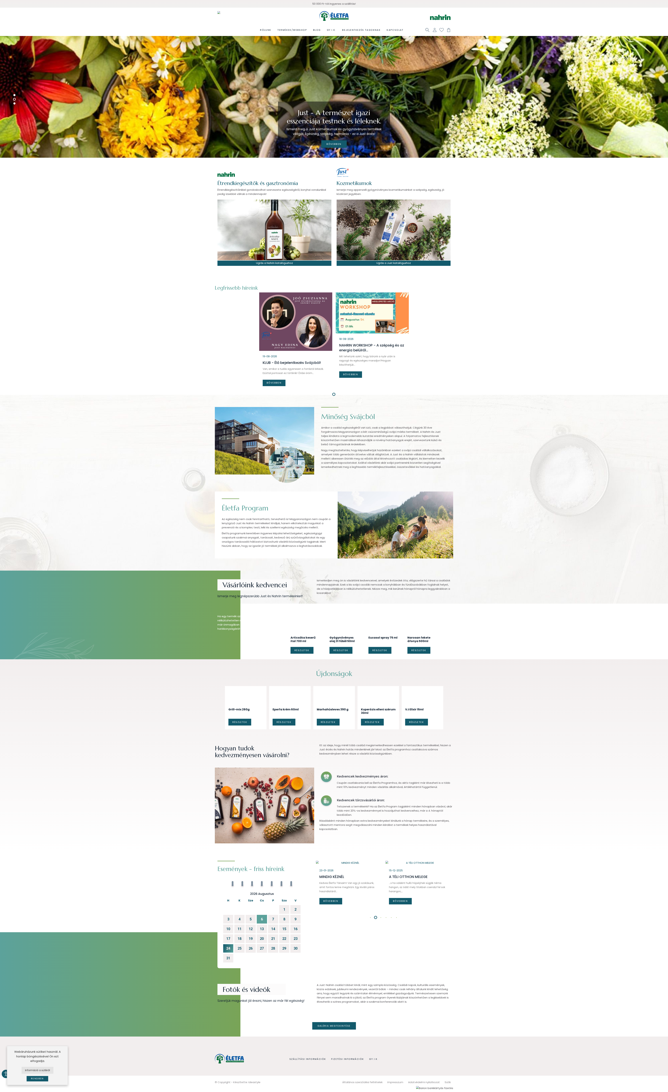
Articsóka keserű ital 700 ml (303, 630)
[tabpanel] (295, 341)
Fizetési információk (347, 1039)
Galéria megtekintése (334, 1006)
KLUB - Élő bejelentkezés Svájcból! (292, 362)
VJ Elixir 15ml (414, 690)
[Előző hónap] (227, 875)
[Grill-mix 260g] (245, 681)
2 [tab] (375, 898)
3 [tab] (381, 898)
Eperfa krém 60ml (286, 690)
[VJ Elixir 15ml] (422, 681)
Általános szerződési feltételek (362, 1063)
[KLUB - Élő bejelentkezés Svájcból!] (295, 321)
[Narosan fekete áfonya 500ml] (422, 619)
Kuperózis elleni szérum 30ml (378, 691)
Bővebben (334, 144)
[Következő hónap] (296, 875)
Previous (318, 898)
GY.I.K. (374, 1039)
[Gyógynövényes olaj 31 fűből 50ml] (344, 619)
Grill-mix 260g (239, 690)
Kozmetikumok (354, 183)
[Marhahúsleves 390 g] (334, 681)
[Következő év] (299, 875)
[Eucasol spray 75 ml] (383, 618)
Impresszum (395, 1063)
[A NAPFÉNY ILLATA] (418, 843)
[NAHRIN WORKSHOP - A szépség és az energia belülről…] (372, 312)
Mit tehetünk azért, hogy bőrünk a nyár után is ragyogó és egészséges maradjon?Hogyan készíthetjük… (367, 360)
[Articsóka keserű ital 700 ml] (305, 620)
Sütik (448, 1063)
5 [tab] (391, 898)
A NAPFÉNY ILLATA (404, 857)
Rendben (37, 1078)
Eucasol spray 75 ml (382, 629)
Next (449, 898)
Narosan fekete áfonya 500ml (418, 630)
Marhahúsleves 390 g (332, 690)
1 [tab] (334, 395)
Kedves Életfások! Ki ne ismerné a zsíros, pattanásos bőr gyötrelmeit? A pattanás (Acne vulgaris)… (348, 873)
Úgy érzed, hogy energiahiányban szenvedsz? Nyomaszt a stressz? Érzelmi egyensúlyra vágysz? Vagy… (416, 868)
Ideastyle (254, 1063)
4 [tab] (386, 898)
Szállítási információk (307, 1039)
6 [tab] (396, 898)
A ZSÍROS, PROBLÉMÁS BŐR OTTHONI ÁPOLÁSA (341, 860)
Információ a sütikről (37, 1070)
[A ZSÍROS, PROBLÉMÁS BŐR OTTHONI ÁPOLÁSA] (349, 843)
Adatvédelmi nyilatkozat (424, 1063)
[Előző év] (224, 875)
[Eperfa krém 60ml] (290, 681)
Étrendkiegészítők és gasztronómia (257, 183)
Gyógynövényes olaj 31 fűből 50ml (342, 630)
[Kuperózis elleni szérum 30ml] (378, 682)
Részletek (302, 641)
